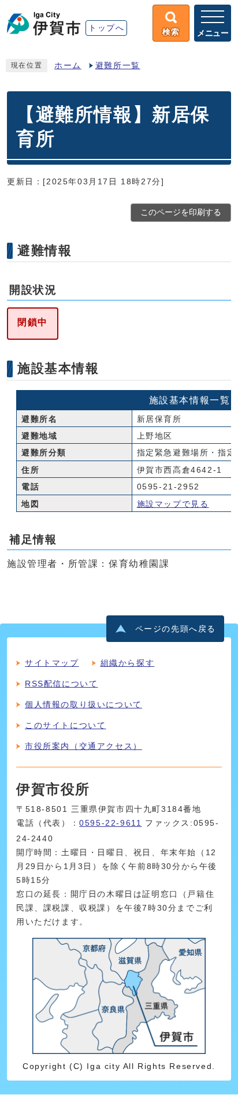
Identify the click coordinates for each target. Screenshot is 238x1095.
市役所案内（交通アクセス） (83, 746)
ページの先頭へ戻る (175, 629)
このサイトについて (65, 725)
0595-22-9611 (110, 823)
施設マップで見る (173, 504)
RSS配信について (61, 683)
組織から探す (128, 662)
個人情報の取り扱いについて (83, 704)
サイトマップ (52, 662)
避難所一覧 (117, 65)
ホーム (67, 65)
